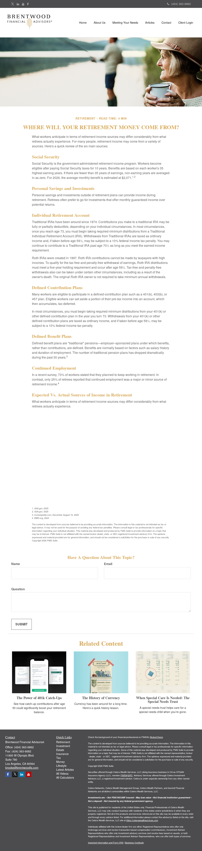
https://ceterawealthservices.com (142, 820)
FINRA (124, 775)
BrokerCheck (156, 737)
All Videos (62, 773)
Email (108, 564)
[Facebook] (28, 4)
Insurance (62, 754)
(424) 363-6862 (181, 4)
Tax (58, 758)
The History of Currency (101, 697)
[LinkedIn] (18, 4)
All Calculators (65, 777)
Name (15, 564)
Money (60, 762)
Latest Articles (65, 770)
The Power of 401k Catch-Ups (39, 697)
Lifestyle (61, 766)
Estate (60, 750)
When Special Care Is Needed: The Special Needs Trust (163, 699)
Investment (63, 746)
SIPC (130, 775)
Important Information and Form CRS (105, 842)
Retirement (63, 742)
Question (18, 589)
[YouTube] (23, 4)
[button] (99, 22)
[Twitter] (12, 4)
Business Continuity (134, 842)
